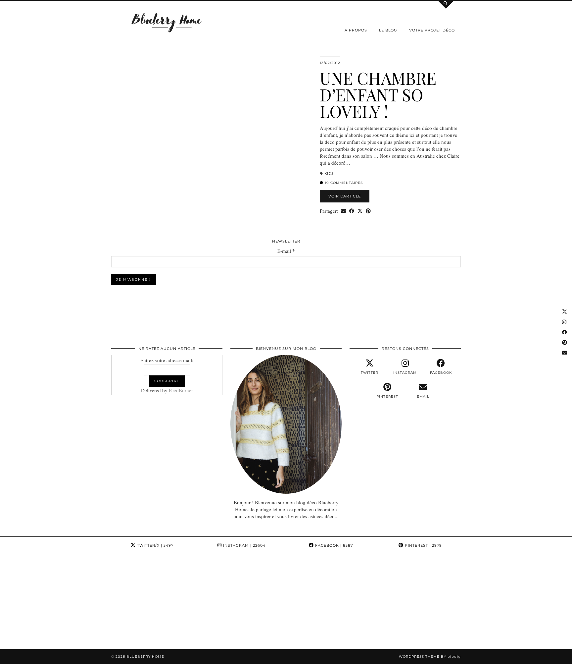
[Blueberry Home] (166, 22)
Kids (329, 173)
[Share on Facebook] (352, 210)
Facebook (333, 545)
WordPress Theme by (430, 656)
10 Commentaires (343, 183)
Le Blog (388, 30)
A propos (356, 30)
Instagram (243, 545)
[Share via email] (343, 210)
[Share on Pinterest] (368, 210)
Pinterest (423, 545)
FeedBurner (181, 390)
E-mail (286, 251)
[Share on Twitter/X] (360, 210)
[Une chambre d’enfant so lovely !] (211, 126)
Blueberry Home (145, 656)
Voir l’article (344, 196)
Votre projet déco (432, 30)
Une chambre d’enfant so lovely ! (378, 94)
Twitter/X (154, 545)
